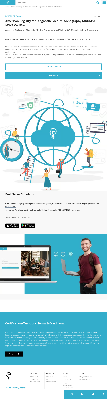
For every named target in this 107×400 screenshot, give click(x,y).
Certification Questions (16, 387)
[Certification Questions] (7, 2)
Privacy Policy (67, 379)
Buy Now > (98, 16)
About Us (49, 377)
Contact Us (34, 379)
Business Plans (35, 382)
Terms (11, 354)
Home (7, 7)
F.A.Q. (48, 379)
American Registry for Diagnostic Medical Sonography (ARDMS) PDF (32, 7)
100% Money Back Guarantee (17, 217)
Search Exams (21, 3)
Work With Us (51, 382)
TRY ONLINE (54, 75)
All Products (34, 377)
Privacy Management (67, 384)
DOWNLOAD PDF (54, 67)
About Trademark (69, 388)
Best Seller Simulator (20, 194)
